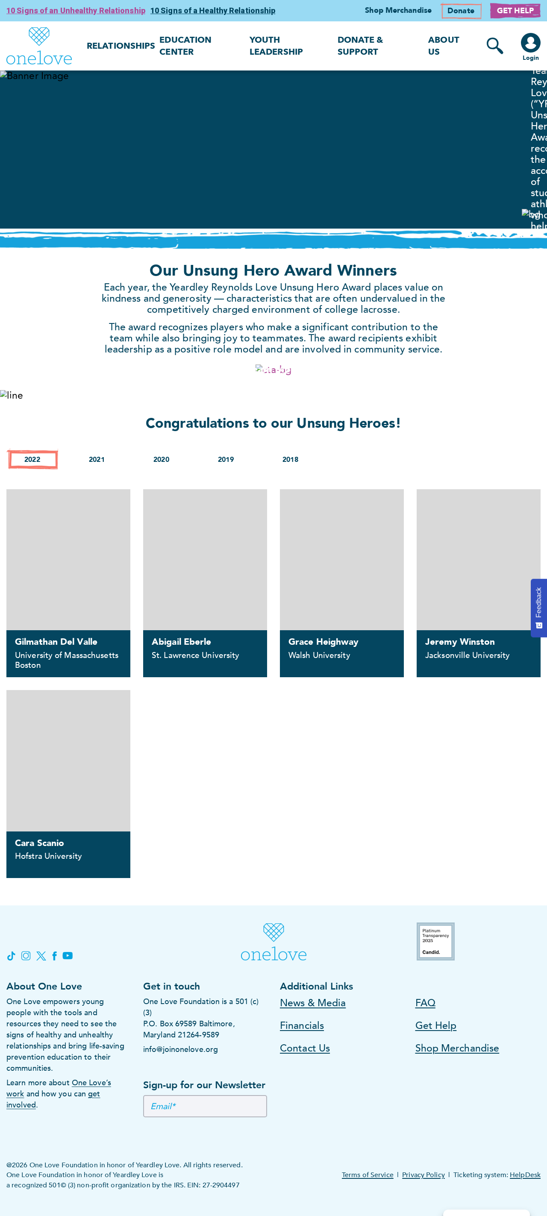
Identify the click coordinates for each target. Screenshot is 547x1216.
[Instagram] (26, 955)
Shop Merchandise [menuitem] (398, 10)
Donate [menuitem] (460, 11)
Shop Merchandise (457, 1048)
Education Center (185, 46)
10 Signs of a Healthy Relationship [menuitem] (213, 10)
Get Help (436, 1025)
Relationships (121, 46)
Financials (302, 1025)
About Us (443, 46)
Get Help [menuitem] (515, 11)
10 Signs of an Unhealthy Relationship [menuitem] (75, 10)
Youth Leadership (276, 46)
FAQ (425, 1003)
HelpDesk (525, 1175)
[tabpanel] (273, 149)
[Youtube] (67, 956)
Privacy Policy (423, 1175)
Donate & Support (361, 46)
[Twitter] (41, 956)
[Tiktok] (10, 955)
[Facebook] (54, 955)
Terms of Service (368, 1175)
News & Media (313, 1003)
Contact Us (305, 1048)
